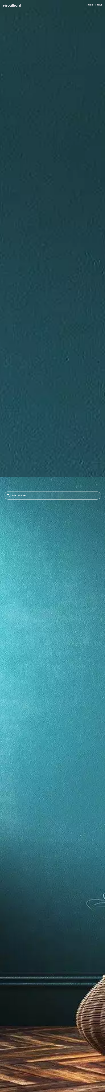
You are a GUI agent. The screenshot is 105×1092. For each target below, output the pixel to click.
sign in (89, 5)
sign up (98, 5)
